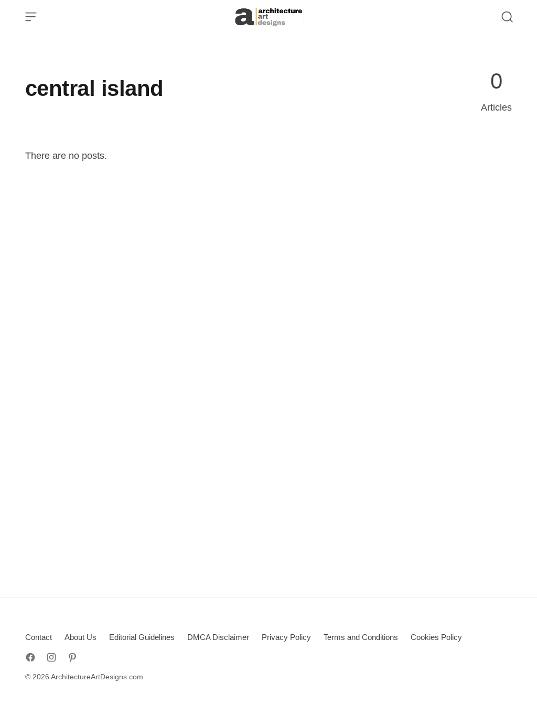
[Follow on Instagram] (51, 657)
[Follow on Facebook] (30, 657)
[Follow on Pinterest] (72, 657)
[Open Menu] (30, 16)
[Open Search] (507, 16)
